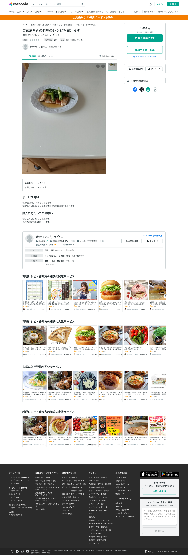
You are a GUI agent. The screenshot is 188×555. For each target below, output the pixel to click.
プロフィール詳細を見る (152, 235)
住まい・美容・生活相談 (40, 24)
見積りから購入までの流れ (146, 56)
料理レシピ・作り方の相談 (86, 24)
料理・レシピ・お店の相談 (62, 24)
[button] (145, 80)
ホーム (24, 24)
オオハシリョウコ (50, 236)
